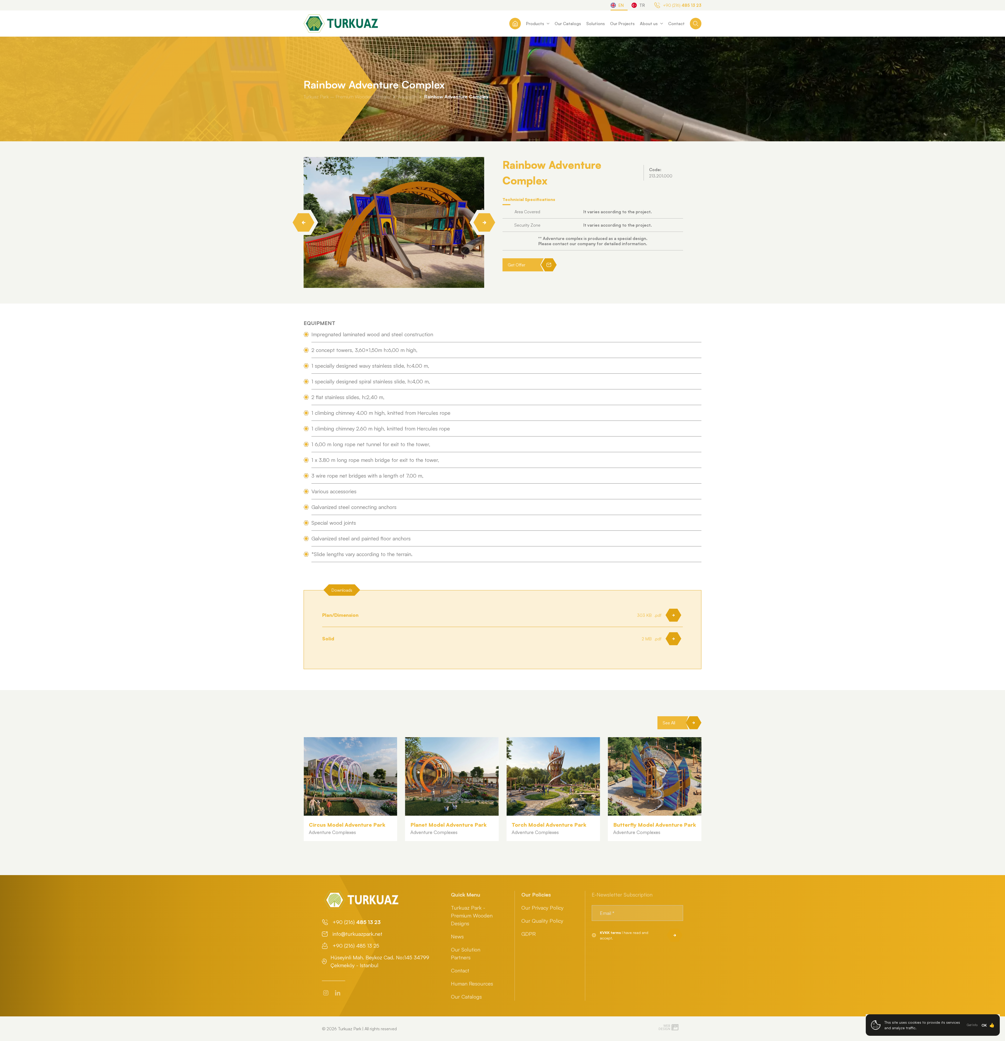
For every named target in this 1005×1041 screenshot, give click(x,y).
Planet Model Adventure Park (347, 824)
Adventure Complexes (332, 832)
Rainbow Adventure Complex (456, 96)
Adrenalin (407, 97)
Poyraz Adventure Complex (636, 828)
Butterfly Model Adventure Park (553, 824)
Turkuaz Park (349, 1028)
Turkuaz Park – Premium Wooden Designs (347, 96)
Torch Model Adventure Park (447, 824)
